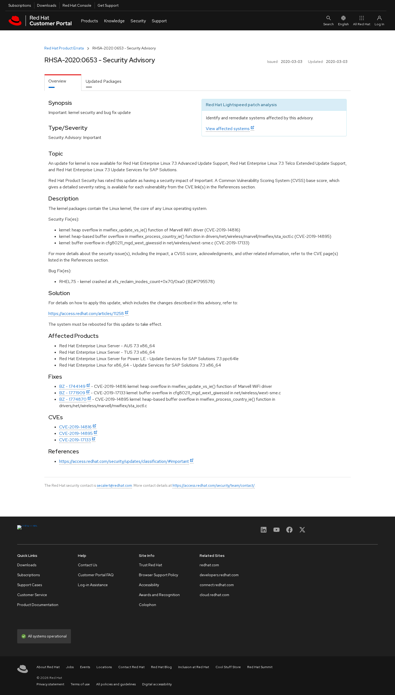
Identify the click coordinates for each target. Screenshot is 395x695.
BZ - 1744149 (72, 386)
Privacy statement (50, 684)
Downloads (46, 5)
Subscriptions (19, 5)
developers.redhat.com (219, 574)
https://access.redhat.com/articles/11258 (86, 313)
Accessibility (149, 584)
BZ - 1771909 (72, 393)
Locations (104, 667)
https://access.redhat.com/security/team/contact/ (214, 485)
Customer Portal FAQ (96, 574)
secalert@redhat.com (114, 485)
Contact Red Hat (131, 667)
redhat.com (209, 565)
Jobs (70, 667)
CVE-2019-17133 (75, 440)
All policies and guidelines (116, 684)
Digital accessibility (157, 684)
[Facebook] (289, 531)
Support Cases (29, 584)
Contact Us (87, 565)
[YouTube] (276, 531)
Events (85, 667)
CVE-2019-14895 (76, 433)
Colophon (147, 604)
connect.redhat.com (217, 584)
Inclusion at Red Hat (193, 667)
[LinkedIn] (263, 531)
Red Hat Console (77, 5)
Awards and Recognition (159, 594)
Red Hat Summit (259, 667)
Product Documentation (37, 604)
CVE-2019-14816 (75, 427)
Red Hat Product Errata (64, 48)
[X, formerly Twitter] (302, 531)
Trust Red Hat (150, 565)
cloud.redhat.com (214, 594)
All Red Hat (361, 24)
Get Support (108, 5)
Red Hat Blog (161, 667)
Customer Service (32, 594)
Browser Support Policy (158, 574)
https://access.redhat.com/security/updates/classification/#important (124, 461)
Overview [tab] (57, 81)
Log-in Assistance (93, 584)
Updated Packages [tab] (103, 81)
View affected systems (228, 128)
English (343, 24)
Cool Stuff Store (228, 667)
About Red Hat (48, 667)
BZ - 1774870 (73, 399)
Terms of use (80, 684)
